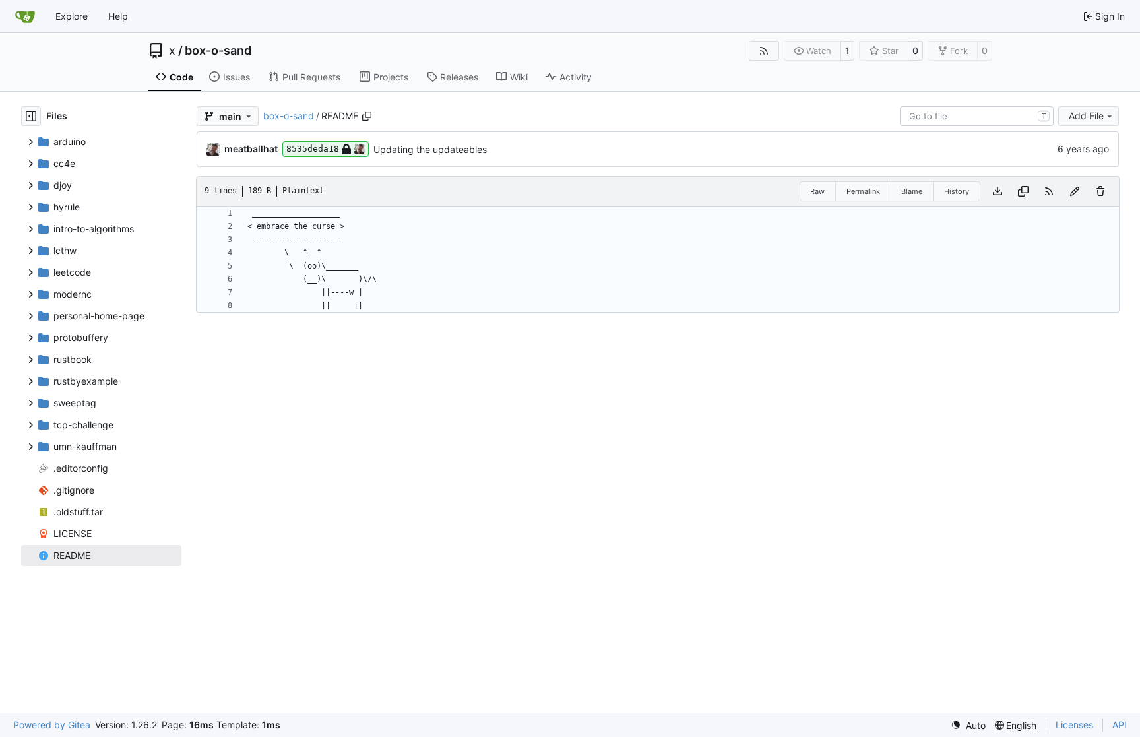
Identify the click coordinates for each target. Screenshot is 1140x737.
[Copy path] (366, 116)
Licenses (1074, 724)
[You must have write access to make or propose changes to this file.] (1100, 191)
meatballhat (251, 148)
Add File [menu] (1086, 115)
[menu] (968, 725)
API (1119, 724)
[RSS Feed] (764, 51)
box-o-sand (218, 50)
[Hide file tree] (31, 116)
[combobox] (977, 116)
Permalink (863, 191)
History (956, 191)
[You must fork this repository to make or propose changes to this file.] (1074, 191)
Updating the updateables (430, 149)
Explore (71, 16)
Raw (817, 191)
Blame (911, 191)
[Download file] (997, 191)
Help (118, 16)
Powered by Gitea (51, 724)
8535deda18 (312, 149)
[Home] (25, 16)
